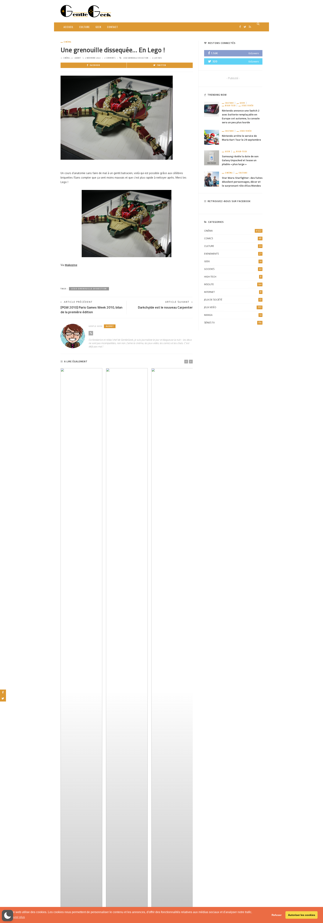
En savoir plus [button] (15, 917)
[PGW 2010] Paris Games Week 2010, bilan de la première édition (91, 310)
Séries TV (233, 322)
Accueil (68, 27)
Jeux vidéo (248, 106)
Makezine (71, 265)
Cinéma (67, 42)
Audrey (78, 58)
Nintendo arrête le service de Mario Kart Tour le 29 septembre (241, 138)
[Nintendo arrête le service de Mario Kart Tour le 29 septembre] (211, 137)
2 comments (110, 58)
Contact (112, 27)
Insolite (233, 284)
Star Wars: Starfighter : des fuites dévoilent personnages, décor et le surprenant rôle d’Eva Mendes (242, 182)
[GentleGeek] (86, 11)
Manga (233, 315)
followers (253, 53)
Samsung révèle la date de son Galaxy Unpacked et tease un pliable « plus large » (240, 160)
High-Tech (230, 106)
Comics (233, 238)
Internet (233, 292)
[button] (7, 915)
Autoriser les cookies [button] (301, 914)
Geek (98, 27)
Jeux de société (233, 299)
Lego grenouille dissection (135, 58)
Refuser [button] (277, 914)
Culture (84, 27)
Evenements (233, 253)
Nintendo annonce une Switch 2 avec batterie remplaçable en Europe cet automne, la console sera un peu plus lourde (241, 116)
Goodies (233, 269)
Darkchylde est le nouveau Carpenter (165, 307)
